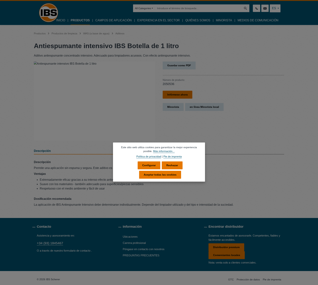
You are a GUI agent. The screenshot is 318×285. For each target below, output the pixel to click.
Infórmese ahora (177, 94)
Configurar (149, 165)
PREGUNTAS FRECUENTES (141, 255)
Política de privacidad (148, 156)
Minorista (173, 106)
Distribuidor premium (226, 247)
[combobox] (198, 8)
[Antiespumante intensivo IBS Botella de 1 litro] (94, 101)
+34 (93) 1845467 (50, 243)
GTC (231, 279)
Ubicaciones (130, 236)
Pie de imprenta (272, 279)
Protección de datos (248, 279)
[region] (94, 101)
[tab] (95, 151)
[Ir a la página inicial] (48, 12)
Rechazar (172, 165)
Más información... (164, 151)
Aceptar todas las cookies (160, 174)
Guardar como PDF (179, 65)
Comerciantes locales (226, 255)
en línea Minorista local (204, 106)
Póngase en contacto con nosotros (144, 249)
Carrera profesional (134, 242)
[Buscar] (246, 8)
